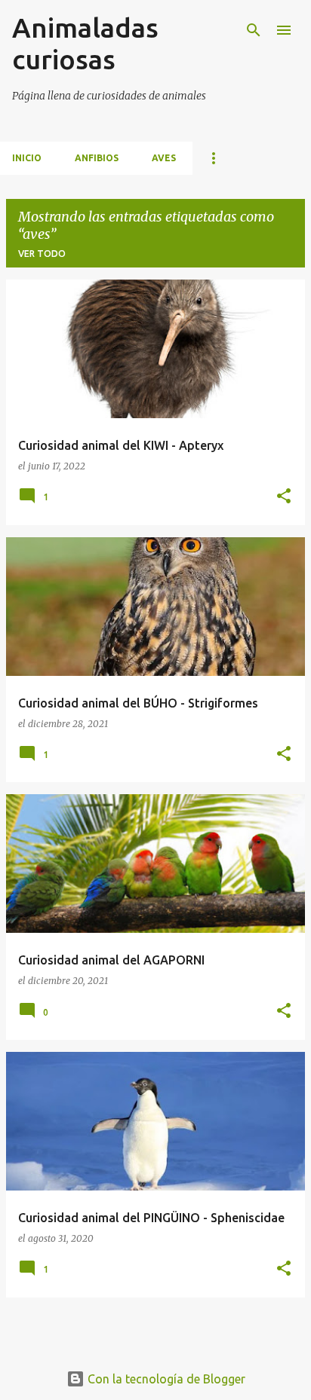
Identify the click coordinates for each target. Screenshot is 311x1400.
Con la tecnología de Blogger (165, 1379)
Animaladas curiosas (85, 43)
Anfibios (97, 158)
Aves (164, 158)
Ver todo (42, 253)
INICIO (27, 158)
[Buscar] (254, 30)
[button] (284, 497)
